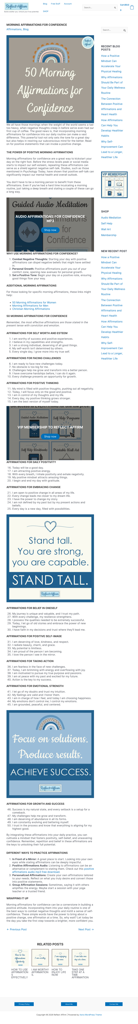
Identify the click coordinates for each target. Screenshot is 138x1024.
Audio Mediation (111, 217)
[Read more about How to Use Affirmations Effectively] (20, 957)
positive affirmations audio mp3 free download (53, 870)
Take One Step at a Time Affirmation (80, 973)
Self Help (106, 223)
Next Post (86, 929)
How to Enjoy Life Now (59, 972)
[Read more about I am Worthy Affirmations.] (40, 957)
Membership (108, 235)
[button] (24, 1004)
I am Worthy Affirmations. (40, 972)
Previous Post (17, 929)
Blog (26, 29)
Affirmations (14, 29)
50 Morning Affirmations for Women (34, 302)
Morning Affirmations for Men (30, 305)
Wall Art (106, 229)
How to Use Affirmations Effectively (19, 973)
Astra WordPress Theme (91, 1015)
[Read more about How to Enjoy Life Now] (60, 957)
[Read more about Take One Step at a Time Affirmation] (80, 957)
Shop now (50, 230)
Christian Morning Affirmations (31, 308)
